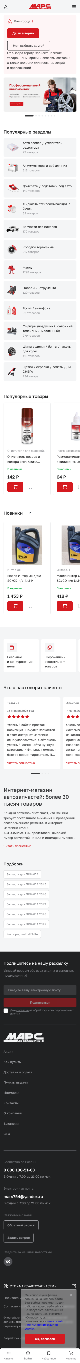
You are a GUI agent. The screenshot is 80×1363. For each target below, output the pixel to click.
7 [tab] (51, 115)
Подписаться (40, 1002)
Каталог (9, 1358)
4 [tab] (42, 115)
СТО (7, 1134)
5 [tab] (45, 115)
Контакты (11, 1103)
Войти (28, 1358)
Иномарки (12, 1092)
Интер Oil (14, 570)
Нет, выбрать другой (28, 45)
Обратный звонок (21, 1225)
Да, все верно (23, 33)
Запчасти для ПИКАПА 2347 (26, 904)
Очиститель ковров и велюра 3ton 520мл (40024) (23, 459)
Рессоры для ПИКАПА (22, 934)
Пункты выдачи (16, 1082)
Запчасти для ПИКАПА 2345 (26, 884)
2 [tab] (36, 115)
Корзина (71, 1358)
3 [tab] (39, 115)
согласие (22, 1010)
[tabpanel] (40, 95)
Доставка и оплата (18, 1072)
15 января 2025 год (20, 710)
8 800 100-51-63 (19, 1169)
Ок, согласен (45, 1339)
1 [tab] (29, 115)
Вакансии (11, 1123)
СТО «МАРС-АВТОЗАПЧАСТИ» (33, 1286)
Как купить (12, 1062)
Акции (9, 1051)
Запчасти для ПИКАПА (22, 874)
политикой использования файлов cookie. (44, 1324)
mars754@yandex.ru (23, 1196)
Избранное (49, 1358)
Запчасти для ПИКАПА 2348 (26, 914)
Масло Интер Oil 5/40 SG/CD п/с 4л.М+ (24, 578)
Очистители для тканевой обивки (25, 451)
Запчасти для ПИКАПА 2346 (26, 894)
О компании (13, 1113)
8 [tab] (54, 115)
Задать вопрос (18, 1237)
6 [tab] (48, 115)
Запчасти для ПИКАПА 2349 (26, 924)
